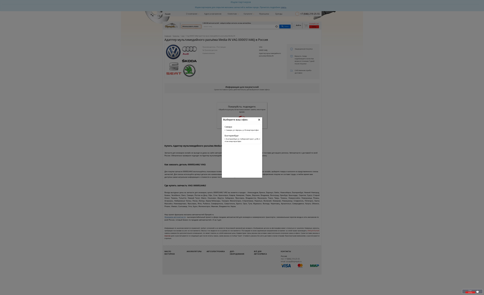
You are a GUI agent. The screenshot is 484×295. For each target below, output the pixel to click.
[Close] (259, 119)
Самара (228, 126)
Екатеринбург (232, 135)
